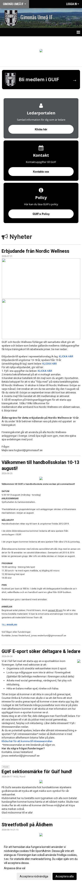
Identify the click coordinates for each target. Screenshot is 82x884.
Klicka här (41, 129)
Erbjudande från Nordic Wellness (35, 251)
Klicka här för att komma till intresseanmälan (27, 741)
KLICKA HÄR (66, 356)
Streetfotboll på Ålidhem (27, 824)
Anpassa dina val (14, 868)
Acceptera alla (65, 876)
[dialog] (41, 861)
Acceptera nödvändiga (34, 876)
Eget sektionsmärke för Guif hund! (37, 771)
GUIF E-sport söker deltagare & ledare (41, 651)
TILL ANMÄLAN (9, 624)
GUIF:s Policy (41, 214)
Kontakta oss (41, 171)
